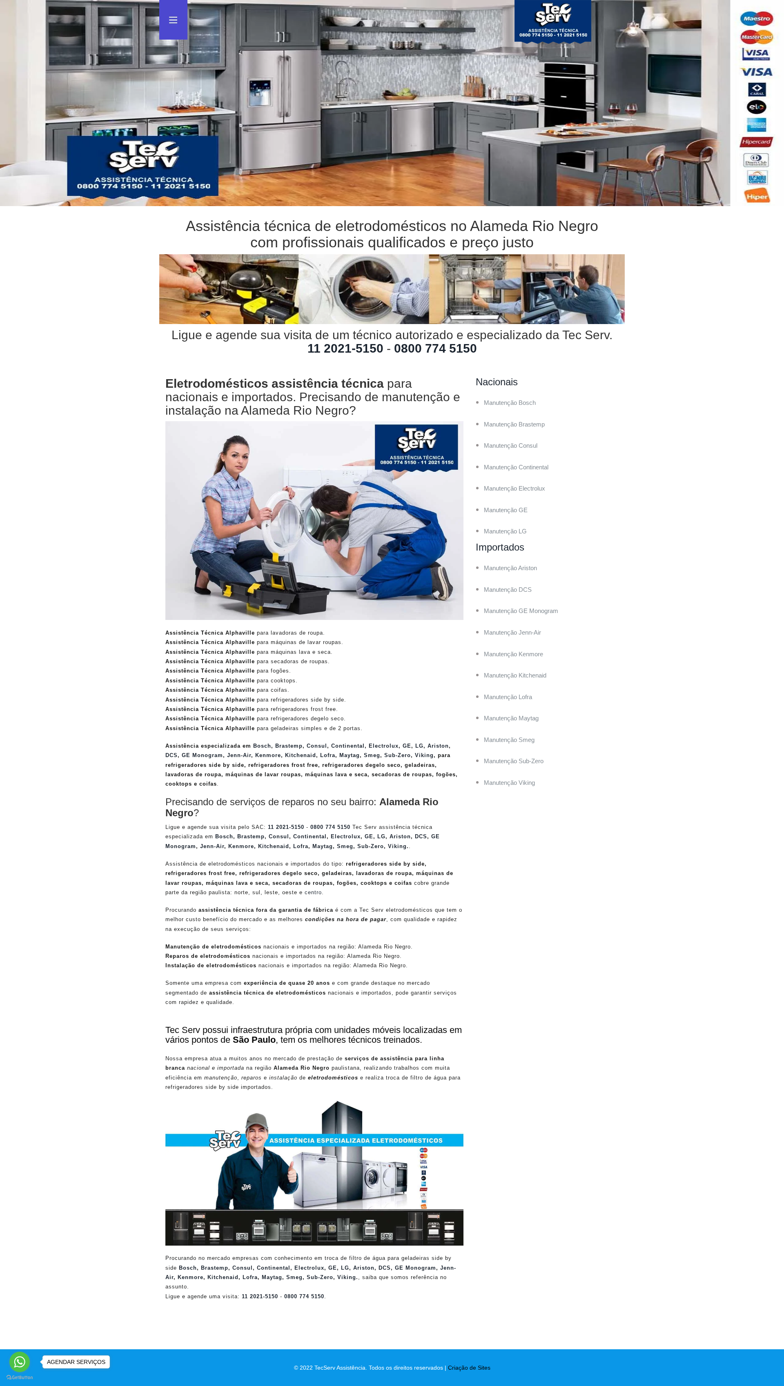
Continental (348, 746)
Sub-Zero (397, 755)
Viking (424, 755)
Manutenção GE (506, 509)
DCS (171, 755)
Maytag (349, 755)
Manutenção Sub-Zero (513, 760)
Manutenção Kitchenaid (515, 675)
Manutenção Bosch (510, 402)
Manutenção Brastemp (514, 424)
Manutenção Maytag (511, 718)
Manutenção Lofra (508, 696)
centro (313, 892)
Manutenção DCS (508, 589)
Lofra (327, 755)
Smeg (372, 755)
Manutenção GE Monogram (521, 610)
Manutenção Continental (516, 467)
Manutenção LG (505, 531)
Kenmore (268, 755)
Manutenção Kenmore (513, 654)
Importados (500, 547)
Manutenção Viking (509, 782)
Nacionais (497, 381)
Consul (317, 746)
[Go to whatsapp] (19, 1362)
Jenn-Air (239, 755)
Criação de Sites (469, 1367)
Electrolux (384, 746)
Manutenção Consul (510, 445)
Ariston (438, 746)
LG (419, 746)
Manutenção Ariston (510, 567)
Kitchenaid (300, 755)
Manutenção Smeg (509, 739)
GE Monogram (202, 755)
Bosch (262, 746)
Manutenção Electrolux (514, 488)
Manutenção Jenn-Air (512, 632)
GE (407, 746)
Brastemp (289, 746)
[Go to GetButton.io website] (20, 1377)
